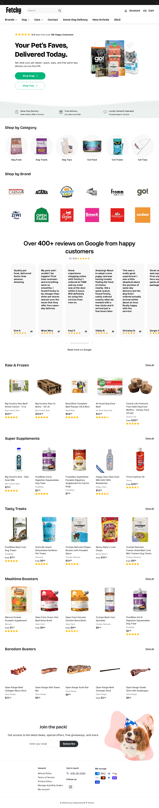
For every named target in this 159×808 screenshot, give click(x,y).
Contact (53, 19)
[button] (11, 417)
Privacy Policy (45, 781)
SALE (117, 19)
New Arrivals (101, 19)
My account (44, 789)
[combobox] (44, 10)
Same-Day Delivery (75, 19)
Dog (24, 19)
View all (149, 365)
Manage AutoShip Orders (50, 785)
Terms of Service (46, 777)
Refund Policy (45, 773)
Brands (10, 19)
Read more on (79, 349)
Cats (37, 19)
